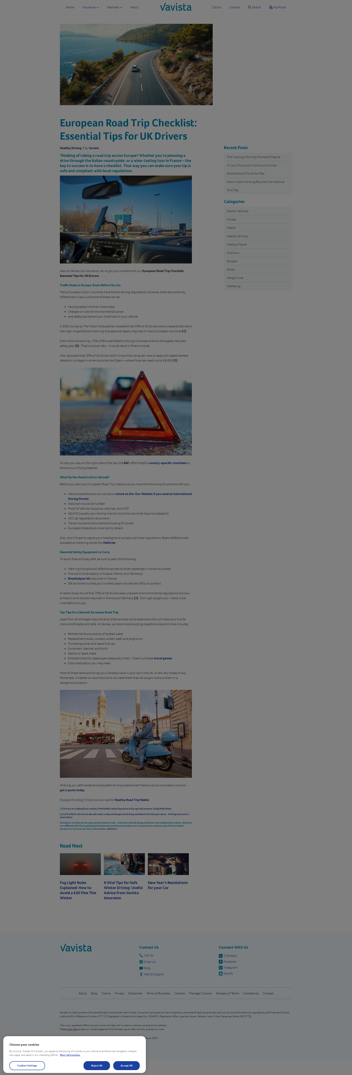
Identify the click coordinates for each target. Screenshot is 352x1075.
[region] (74, 1054)
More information (70, 1055)
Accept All (126, 1065)
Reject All (96, 1065)
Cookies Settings (27, 1065)
